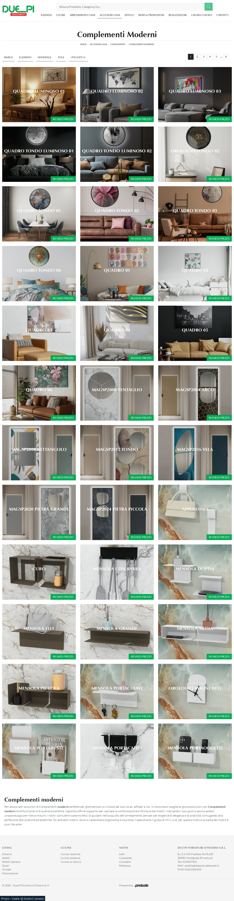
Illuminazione (10, 873)
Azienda (46, 15)
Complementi (117, 44)
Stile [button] (61, 57)
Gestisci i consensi (34, 898)
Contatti (222, 15)
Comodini (125, 861)
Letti (121, 854)
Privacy (5, 898)
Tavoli (5, 865)
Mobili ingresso (11, 861)
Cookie (16, 898)
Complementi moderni (141, 44)
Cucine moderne (70, 857)
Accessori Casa (110, 15)
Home (83, 44)
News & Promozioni (151, 15)
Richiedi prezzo (63, 119)
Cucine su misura (71, 861)
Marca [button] (8, 57)
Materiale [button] (44, 57)
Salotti (6, 857)
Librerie (7, 854)
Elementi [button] (25, 57)
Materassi (125, 865)
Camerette (125, 857)
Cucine (60, 15)
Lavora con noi (201, 15)
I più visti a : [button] (78, 57)
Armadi (6, 869)
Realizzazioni (178, 15)
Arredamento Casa (82, 15)
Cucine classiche (70, 854)
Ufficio (129, 15)
